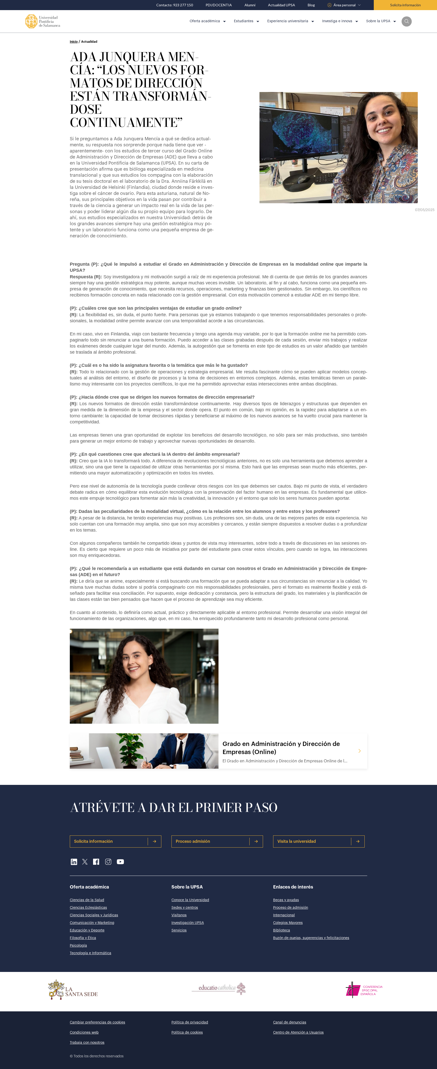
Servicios (179, 930)
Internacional (284, 915)
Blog (311, 5)
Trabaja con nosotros (87, 1042)
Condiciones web (84, 1032)
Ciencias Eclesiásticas (88, 907)
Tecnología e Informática (90, 953)
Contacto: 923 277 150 (174, 5)
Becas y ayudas (286, 900)
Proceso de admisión (290, 907)
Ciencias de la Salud (87, 900)
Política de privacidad (189, 1022)
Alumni (250, 5)
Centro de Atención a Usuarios (298, 1032)
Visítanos (179, 915)
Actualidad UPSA (281, 5)
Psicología (78, 945)
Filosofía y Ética (83, 938)
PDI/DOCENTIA (219, 5)
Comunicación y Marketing (92, 923)
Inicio (74, 41)
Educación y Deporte (87, 930)
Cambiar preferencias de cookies (97, 1022)
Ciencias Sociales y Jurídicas (94, 915)
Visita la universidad (296, 841)
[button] (407, 21)
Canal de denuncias (289, 1022)
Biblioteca (281, 930)
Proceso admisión (193, 841)
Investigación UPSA (187, 923)
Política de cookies (187, 1032)
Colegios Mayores (288, 923)
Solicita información (405, 5)
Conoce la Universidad (190, 900)
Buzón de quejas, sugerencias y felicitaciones (311, 938)
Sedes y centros (184, 907)
